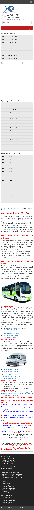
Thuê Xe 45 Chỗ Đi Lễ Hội (8, 466)
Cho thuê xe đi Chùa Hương (18, 392)
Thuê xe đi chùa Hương (8, 486)
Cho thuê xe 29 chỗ (7, 483)
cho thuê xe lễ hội (11, 328)
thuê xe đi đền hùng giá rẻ (9, 330)
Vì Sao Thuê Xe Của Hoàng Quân (10, 472)
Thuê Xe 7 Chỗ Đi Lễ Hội (8, 460)
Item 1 (3, 479)
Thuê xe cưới (6, 199)
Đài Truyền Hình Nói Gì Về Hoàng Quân (12, 474)
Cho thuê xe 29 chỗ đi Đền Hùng (11, 375)
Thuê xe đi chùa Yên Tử (8, 490)
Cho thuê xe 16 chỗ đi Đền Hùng (11, 373)
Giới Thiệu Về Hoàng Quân (8, 471)
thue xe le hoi (22, 442)
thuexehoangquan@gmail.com (19, 440)
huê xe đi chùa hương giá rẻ (10, 331)
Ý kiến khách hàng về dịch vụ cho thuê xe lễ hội (16, 415)
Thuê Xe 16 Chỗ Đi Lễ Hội (8, 462)
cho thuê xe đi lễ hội (27, 444)
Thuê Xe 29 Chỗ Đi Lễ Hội (8, 463)
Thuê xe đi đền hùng (7, 493)
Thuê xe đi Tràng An (7, 491)
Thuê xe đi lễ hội (6, 497)
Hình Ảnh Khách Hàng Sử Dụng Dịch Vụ (12, 477)
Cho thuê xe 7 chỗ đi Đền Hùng (11, 371)
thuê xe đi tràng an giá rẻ (9, 337)
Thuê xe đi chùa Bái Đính (8, 488)
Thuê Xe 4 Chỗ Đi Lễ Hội (8, 458)
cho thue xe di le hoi (13, 444)
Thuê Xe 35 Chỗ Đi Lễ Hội (8, 465)
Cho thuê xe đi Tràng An (10, 395)
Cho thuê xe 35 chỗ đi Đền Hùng (11, 376)
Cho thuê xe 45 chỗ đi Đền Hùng (11, 378)
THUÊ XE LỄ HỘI (9, 423)
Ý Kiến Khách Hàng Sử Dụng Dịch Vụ (11, 476)
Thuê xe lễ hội (5, 485)
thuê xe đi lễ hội (14, 227)
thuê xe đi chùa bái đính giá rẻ (10, 333)
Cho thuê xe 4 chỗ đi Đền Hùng (11, 369)
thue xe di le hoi (28, 443)
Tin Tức (18, 208)
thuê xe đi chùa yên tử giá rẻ (10, 335)
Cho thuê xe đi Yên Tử (25, 393)
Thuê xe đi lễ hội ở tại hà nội (8, 208)
